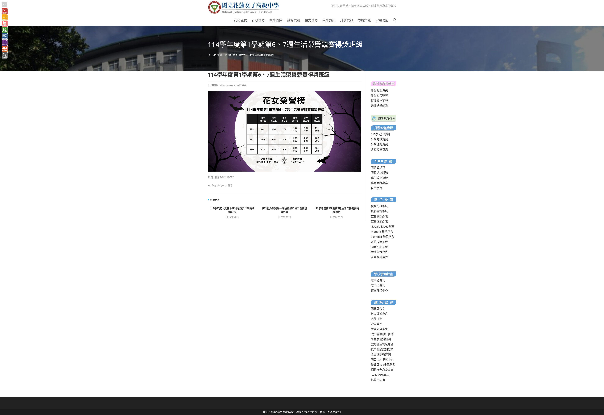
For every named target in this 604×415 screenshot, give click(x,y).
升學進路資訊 (379, 144)
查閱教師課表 (379, 216)
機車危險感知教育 (382, 349)
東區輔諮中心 (379, 290)
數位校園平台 (379, 242)
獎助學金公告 (379, 252)
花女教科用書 (379, 257)
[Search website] (395, 20)
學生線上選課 (379, 178)
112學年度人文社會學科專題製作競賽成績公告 (232, 210)
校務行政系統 (379, 206)
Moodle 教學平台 (382, 232)
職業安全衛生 (379, 329)
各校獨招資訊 (379, 149)
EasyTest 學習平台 (382, 237)
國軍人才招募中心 (382, 360)
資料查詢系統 (379, 211)
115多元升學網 (380, 134)
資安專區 (376, 324)
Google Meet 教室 (382, 226)
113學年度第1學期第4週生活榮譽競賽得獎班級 (336, 210)
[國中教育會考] (383, 118)
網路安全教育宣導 (382, 370)
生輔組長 (214, 85)
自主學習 (376, 188)
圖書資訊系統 (379, 247)
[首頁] (209, 54)
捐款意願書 (378, 380)
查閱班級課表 (379, 221)
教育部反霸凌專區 (382, 344)
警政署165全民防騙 (383, 365)
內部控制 (376, 319)
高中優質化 (378, 280)
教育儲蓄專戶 (379, 314)
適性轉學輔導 (379, 106)
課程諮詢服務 (379, 173)
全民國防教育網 (381, 354)
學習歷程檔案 (379, 183)
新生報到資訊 (379, 90)
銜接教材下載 (379, 101)
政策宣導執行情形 (382, 334)
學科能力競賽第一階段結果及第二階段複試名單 (284, 210)
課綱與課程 (378, 168)
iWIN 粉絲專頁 (380, 375)
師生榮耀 (242, 85)
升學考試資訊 (379, 139)
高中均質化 (378, 285)
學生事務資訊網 (381, 339)
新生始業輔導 (379, 95)
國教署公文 (378, 309)
